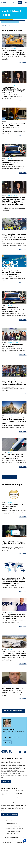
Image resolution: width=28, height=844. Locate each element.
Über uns (18, 797)
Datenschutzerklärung (10, 828)
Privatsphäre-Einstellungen (14, 833)
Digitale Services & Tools (6, 794)
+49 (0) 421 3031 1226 (13, 737)
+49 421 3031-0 (20, 837)
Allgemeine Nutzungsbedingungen (14, 821)
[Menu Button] (25, 2)
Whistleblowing (11, 831)
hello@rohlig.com (14, 840)
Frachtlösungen (5, 790)
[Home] (4, 2)
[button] (14, 2)
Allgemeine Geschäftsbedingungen (14, 826)
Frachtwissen (19, 793)
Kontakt (18, 831)
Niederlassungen (20, 790)
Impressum (20, 828)
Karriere (3, 797)
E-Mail (8, 742)
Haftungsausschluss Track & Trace (14, 823)
